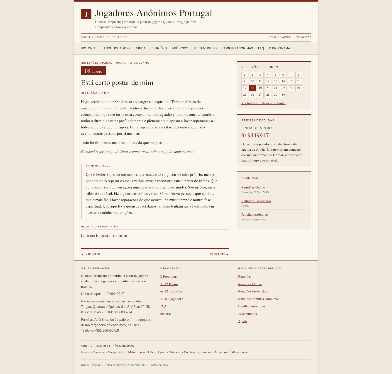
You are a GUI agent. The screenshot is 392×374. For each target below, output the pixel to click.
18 (252, 88)
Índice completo (240, 352)
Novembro (204, 352)
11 (260, 81)
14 (283, 81)
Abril (122, 352)
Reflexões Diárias (96, 62)
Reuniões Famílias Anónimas (258, 298)
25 (244, 94)
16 (298, 81)
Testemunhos (205, 48)
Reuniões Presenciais (256, 200)
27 (260, 94)
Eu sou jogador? (115, 48)
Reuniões (159, 48)
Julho (151, 352)
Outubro (189, 352)
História (88, 48)
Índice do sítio (159, 365)
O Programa (279, 48)
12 (268, 81)
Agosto (161, 352)
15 (291, 81)
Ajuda (140, 48)
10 (252, 81)
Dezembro (220, 352)
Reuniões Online (253, 187)
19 (260, 88)
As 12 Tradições (171, 291)
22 (283, 88)
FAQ (261, 48)
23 (291, 88)
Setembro (175, 352)
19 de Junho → (219, 254)
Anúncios (180, 48)
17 (244, 88)
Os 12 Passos (169, 284)
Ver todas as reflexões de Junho (263, 103)
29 (275, 94)
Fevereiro (99, 352)
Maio (131, 352)
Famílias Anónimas (237, 48)
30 (283, 94)
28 (268, 94)
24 (298, 88)
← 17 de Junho (90, 254)
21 (275, 88)
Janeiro (85, 352)
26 (252, 94)
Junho (120, 62)
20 (268, 88)
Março (112, 352)
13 (275, 81)
